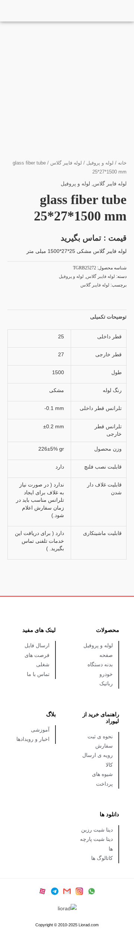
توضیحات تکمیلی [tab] (108, 317)
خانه (122, 163)
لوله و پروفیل (100, 163)
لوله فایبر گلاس (66, 163)
